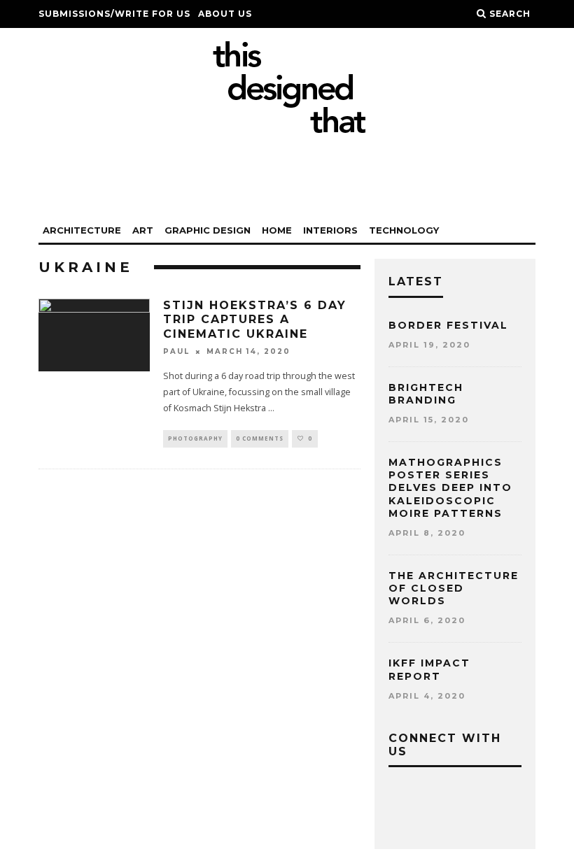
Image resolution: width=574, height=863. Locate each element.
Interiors (330, 230)
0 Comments (260, 438)
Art (142, 230)
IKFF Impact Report (429, 669)
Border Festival (448, 325)
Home (277, 230)
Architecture (82, 230)
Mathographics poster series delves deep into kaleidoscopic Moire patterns (450, 488)
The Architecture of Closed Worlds (453, 588)
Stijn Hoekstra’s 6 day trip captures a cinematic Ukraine (254, 320)
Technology (404, 230)
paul (176, 351)
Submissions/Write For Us (114, 13)
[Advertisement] (287, 176)
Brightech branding (425, 393)
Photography (195, 438)
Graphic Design (207, 230)
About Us (225, 13)
